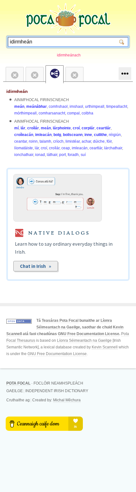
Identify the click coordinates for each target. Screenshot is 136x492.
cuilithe (100, 135)
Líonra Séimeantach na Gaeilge (84, 340)
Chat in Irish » (35, 266)
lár (23, 128)
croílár (33, 128)
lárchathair (113, 148)
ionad (40, 154)
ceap (65, 148)
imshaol (76, 106)
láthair (52, 154)
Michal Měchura (67, 400)
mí (16, 128)
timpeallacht (116, 106)
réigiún (115, 135)
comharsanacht (52, 113)
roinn (33, 141)
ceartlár (103, 128)
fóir (109, 141)
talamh (45, 141)
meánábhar (36, 106)
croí (76, 128)
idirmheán (17, 91)
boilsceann (73, 135)
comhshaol (58, 106)
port (62, 154)
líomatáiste (23, 148)
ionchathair (23, 154)
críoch (58, 141)
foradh (73, 154)
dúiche (99, 141)
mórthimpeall (25, 113)
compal (73, 113)
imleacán (43, 135)
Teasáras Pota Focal (60, 320)
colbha (87, 113)
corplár (88, 128)
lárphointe (62, 128)
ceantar (20, 141)
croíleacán (23, 135)
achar (86, 141)
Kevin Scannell (105, 347)
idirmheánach (69, 55)
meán (19, 106)
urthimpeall (94, 106)
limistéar (72, 141)
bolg (57, 135)
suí (83, 154)
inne (88, 135)
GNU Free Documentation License (88, 334)
